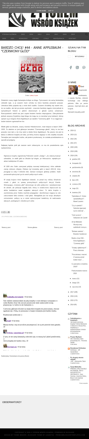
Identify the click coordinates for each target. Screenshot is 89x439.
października (76, 167)
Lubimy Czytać (34, 95)
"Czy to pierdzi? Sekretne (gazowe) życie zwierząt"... (79, 208)
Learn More (41, 11)
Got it (51, 11)
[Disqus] (32, 262)
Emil (11, 216)
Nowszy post (6, 227)
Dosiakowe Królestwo (78, 348)
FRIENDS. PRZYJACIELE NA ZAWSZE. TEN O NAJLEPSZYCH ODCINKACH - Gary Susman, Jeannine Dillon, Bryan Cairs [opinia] (78, 373)
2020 (4, 38)
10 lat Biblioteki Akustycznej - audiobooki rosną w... (79, 224)
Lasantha (50, 435)
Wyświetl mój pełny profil (76, 112)
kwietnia (75, 192)
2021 (12, 38)
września (75, 172)
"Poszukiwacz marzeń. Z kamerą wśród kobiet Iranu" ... (79, 257)
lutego (74, 283)
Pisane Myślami (76, 337)
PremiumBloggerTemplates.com (70, 435)
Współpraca (58, 38)
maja (73, 188)
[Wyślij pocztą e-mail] (2, 212)
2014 (31, 34)
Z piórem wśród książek (42, 432)
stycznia (75, 287)
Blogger (70, 432)
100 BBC (35, 38)
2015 (39, 34)
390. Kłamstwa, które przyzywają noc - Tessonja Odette (78, 340)
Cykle (46, 38)
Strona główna (9, 34)
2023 (72, 134)
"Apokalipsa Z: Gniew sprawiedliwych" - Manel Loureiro (79, 198)
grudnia (74, 159)
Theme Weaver (20, 435)
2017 (56, 34)
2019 (73, 34)
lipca (73, 180)
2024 (72, 130)
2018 (65, 34)
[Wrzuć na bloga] (4, 212)
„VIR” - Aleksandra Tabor (78, 361)
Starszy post (58, 227)
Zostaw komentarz (20, 216)
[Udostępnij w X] (6, 212)
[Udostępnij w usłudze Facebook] (9, 212)
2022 (23, 34)
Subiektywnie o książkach (75, 319)
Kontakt (72, 38)
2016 (48, 34)
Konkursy (23, 38)
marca (74, 278)
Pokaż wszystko (83, 383)
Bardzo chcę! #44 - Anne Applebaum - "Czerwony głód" (32, 49)
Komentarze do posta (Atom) (19, 356)
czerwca (75, 184)
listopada (75, 163)
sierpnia (74, 176)
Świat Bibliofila (75, 367)
